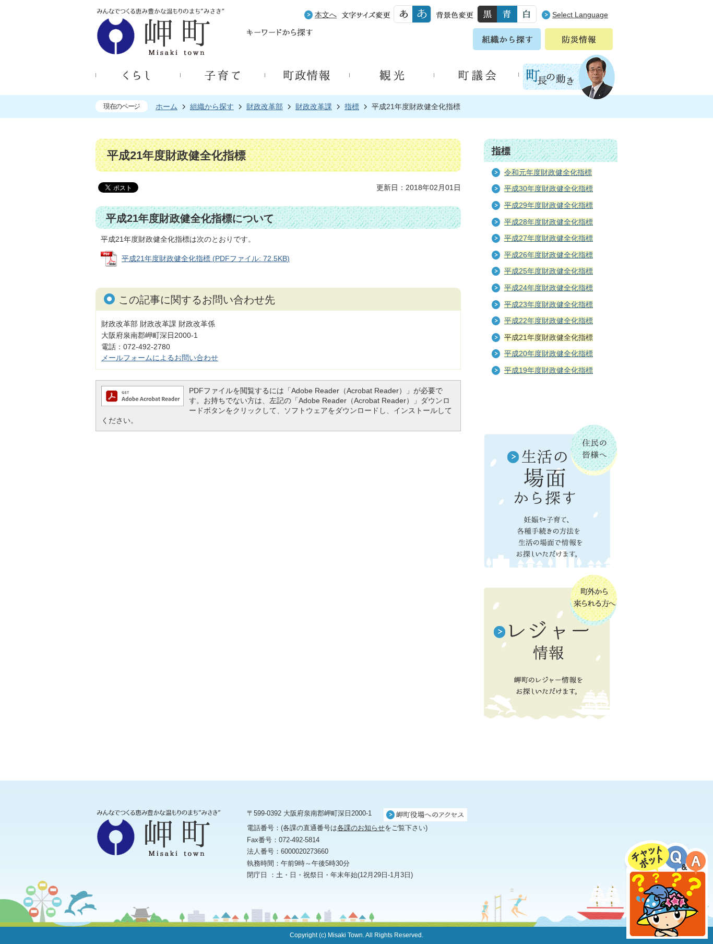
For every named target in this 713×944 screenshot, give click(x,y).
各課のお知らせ (361, 828)
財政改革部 (264, 106)
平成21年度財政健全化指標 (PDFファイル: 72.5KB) (206, 258)
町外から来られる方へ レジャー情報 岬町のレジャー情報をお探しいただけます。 (550, 648)
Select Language (580, 14)
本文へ (326, 14)
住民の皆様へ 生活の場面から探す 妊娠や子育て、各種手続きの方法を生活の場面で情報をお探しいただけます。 (550, 496)
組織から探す (212, 106)
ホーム (166, 106)
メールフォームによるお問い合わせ (159, 357)
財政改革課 (313, 106)
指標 (351, 106)
